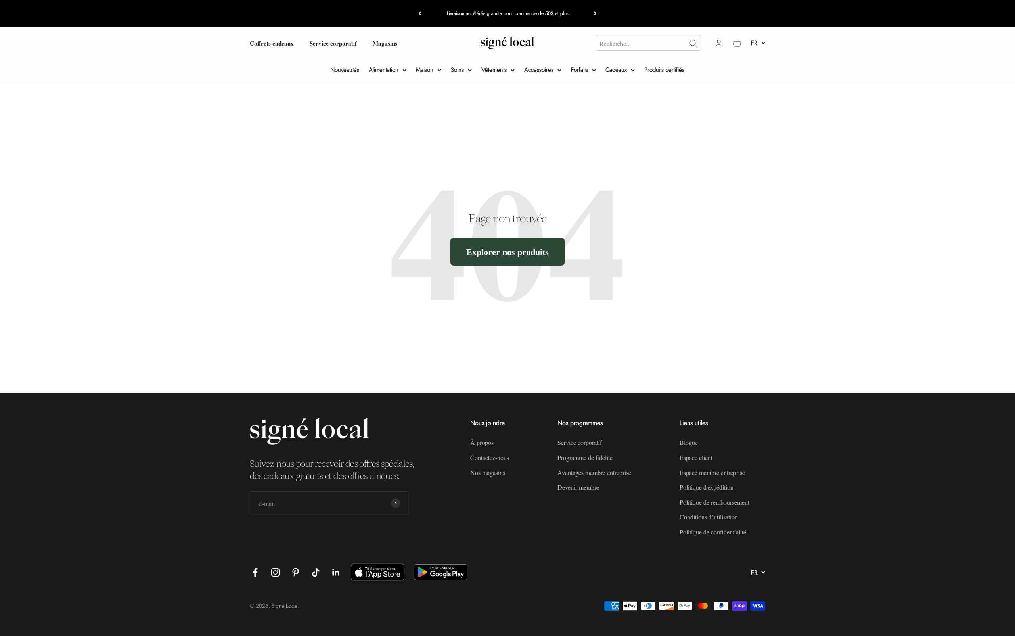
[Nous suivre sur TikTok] (315, 572)
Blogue (689, 442)
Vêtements (494, 69)
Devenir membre (578, 487)
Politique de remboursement (714, 502)
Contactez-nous (489, 457)
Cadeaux (616, 69)
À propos (482, 442)
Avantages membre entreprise (594, 472)
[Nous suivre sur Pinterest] (295, 572)
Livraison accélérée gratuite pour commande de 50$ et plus (508, 13)
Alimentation (383, 69)
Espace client (696, 457)
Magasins (385, 42)
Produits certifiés (664, 69)
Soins (457, 69)
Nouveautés (344, 69)
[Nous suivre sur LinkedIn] (336, 572)
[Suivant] (595, 14)
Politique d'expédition (706, 487)
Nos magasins (487, 472)
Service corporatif (333, 42)
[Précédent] (419, 14)
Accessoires (538, 69)
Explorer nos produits (507, 251)
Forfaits (579, 69)
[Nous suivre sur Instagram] (275, 572)
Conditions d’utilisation (709, 517)
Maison (424, 69)
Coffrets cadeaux (272, 42)
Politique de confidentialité (713, 532)
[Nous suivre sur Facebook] (255, 572)
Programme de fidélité (585, 457)
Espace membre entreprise (712, 472)
